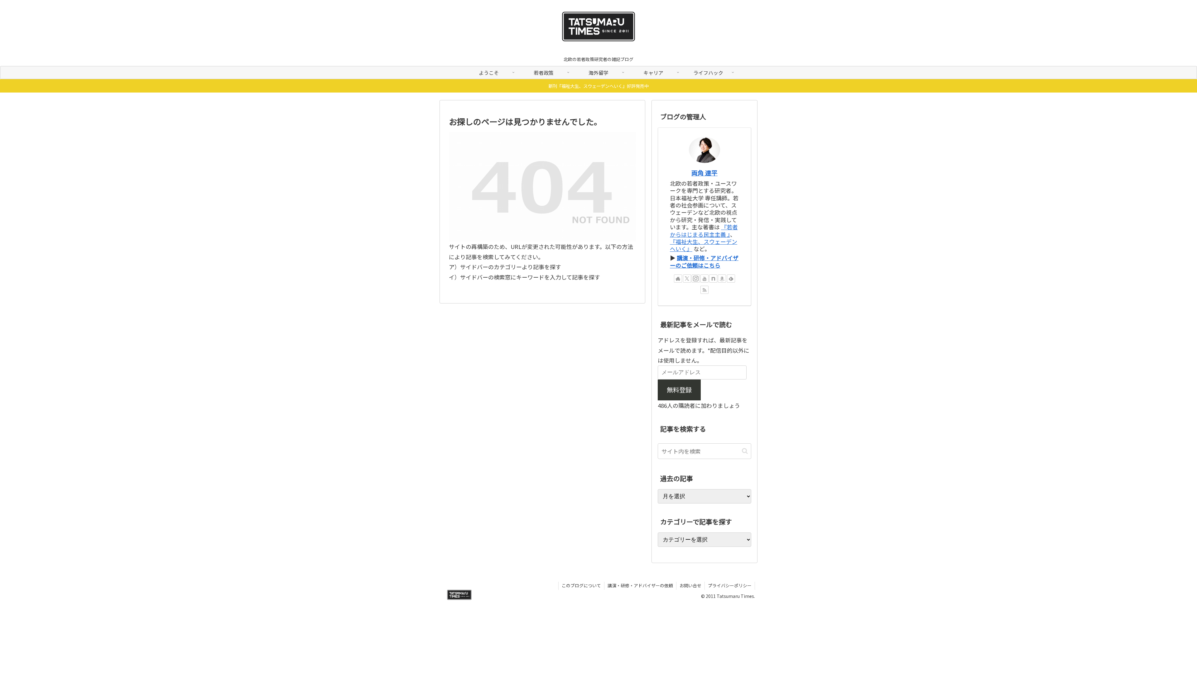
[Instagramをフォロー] (696, 278)
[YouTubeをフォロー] (704, 278)
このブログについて (581, 585)
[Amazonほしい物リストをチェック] (722, 278)
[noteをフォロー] (713, 278)
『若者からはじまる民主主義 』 (704, 230)
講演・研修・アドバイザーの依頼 (640, 585)
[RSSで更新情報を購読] (704, 290)
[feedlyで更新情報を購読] (731, 278)
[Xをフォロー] (687, 278)
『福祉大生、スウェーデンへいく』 (703, 245)
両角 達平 (704, 172)
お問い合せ (690, 585)
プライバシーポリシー (730, 585)
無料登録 (679, 389)
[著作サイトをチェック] (678, 278)
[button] (744, 451)
